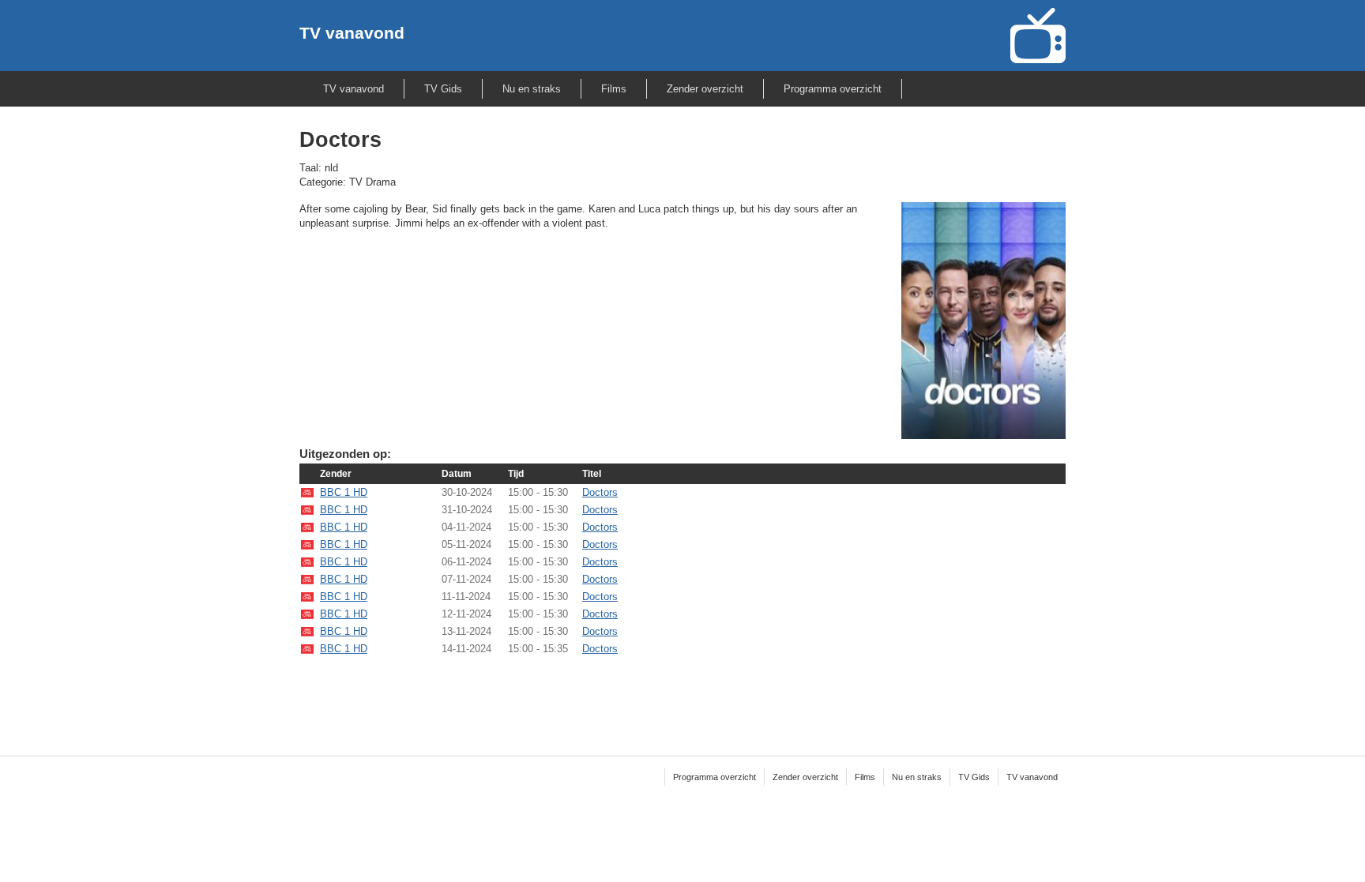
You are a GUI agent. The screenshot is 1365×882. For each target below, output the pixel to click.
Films (613, 89)
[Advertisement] (682, 695)
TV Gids (443, 89)
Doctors (600, 492)
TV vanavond (351, 33)
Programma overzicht (833, 89)
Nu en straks (531, 89)
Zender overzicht (705, 89)
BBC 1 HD (343, 492)
